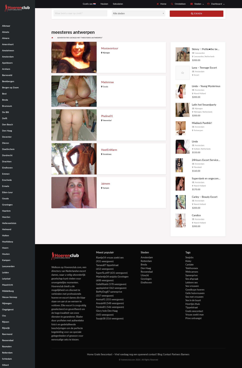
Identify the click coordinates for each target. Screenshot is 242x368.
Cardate (189, 264)
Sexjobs (189, 257)
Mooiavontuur (109, 48)
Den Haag (146, 268)
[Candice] (181, 220)
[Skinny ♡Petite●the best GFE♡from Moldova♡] (183, 54)
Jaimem (105, 183)
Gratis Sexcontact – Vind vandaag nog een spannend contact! (125, 354)
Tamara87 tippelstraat (107, 265)
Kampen (106, 188)
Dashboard (216, 4)
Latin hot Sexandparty (204, 104)
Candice (196, 215)
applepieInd (102, 288)
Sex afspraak (191, 279)
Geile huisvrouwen (194, 293)
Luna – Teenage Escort (204, 67)
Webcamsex (191, 272)
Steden (197, 4)
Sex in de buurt (193, 300)
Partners (176, 354)
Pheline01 (107, 116)
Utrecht (145, 275)
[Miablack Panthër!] (181, 128)
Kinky (188, 261)
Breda (144, 264)
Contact (167, 354)
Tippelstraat (191, 307)
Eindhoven (146, 282)
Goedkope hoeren (194, 290)
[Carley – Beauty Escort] (181, 202)
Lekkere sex (191, 282)
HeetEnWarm (109, 150)
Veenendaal (107, 120)
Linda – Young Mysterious (206, 86)
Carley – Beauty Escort (204, 197)
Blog (160, 354)
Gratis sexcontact (194, 311)
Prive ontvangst (193, 318)
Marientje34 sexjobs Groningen (112, 277)
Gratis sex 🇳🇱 (89, 4)
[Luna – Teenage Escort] (183, 72)
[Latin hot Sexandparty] (183, 109)
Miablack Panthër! (202, 123)
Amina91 (100, 299)
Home (163, 4)
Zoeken (197, 14)
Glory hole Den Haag (107, 311)
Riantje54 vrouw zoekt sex (110, 257)
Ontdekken (180, 4)
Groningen (146, 279)
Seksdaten (118, 4)
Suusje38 (100, 318)
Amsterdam (199, 71)
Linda (195, 141)
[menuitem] (161, 4)
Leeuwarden (200, 53)
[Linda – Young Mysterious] (181, 91)
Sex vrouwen (192, 286)
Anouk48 (101, 303)
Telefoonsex (191, 268)
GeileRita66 (102, 284)
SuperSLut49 (103, 273)
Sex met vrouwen (194, 297)
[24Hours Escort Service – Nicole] (179, 165)
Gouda (105, 87)
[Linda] (183, 146)
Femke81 (101, 307)
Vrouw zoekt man (194, 314)
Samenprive (191, 275)
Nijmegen (106, 53)
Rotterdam (146, 261)
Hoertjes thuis (192, 304)
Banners (185, 354)
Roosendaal (147, 272)
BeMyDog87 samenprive (109, 292)
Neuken (104, 4)
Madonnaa (107, 82)
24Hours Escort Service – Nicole (210, 160)
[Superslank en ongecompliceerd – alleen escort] (180, 183)
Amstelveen (107, 154)
